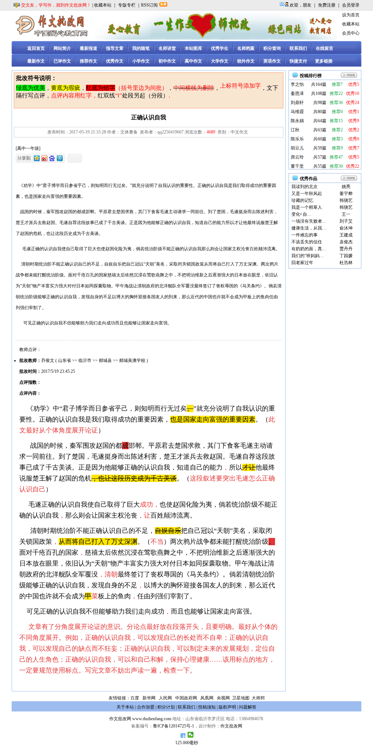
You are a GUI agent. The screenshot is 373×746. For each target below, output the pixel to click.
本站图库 (193, 48)
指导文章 (114, 48)
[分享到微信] (191, 735)
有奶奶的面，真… (308, 248)
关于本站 (125, 707)
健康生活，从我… (308, 228)
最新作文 (36, 61)
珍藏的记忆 (302, 200)
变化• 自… (301, 214)
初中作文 (167, 61)
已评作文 (62, 61)
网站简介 (62, 48)
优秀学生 (219, 48)
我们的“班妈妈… (307, 255)
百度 (134, 698)
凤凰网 (206, 698)
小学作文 (141, 61)
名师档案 (246, 48)
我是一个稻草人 (306, 207)
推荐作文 (88, 61)
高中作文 (193, 61)
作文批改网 (120, 718)
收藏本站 (102, 5)
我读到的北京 (304, 186)
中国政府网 (186, 698)
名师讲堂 (167, 48)
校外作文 (246, 61)
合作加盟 (145, 707)
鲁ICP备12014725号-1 (173, 726)
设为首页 (351, 14)
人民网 (165, 698)
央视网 (223, 698)
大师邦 (258, 698)
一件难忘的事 (304, 235)
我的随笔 (141, 48)
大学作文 (219, 61)
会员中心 (351, 33)
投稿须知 (207, 707)
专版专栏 (127, 5)
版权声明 (227, 707)
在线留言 (324, 48)
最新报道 (88, 48)
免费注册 (326, 5)
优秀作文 (114, 61)
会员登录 (351, 5)
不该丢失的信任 (306, 241)
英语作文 (272, 61)
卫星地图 (241, 698)
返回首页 (36, 48)
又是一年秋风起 (306, 193)
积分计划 (166, 707)
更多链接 (324, 61)
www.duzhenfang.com (151, 718)
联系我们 (298, 48)
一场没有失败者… (308, 221)
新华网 (149, 698)
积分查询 (272, 48)
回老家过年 (302, 262)
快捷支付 (298, 61)
